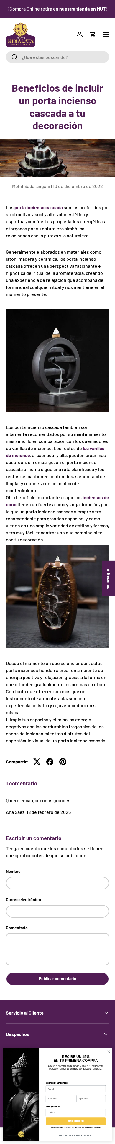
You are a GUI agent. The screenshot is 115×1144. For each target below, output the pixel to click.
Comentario (17, 927)
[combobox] (57, 57)
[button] (92, 34)
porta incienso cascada (39, 207)
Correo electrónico (23, 899)
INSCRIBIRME (75, 1121)
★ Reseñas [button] (108, 578)
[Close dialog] (108, 1051)
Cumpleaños (53, 1106)
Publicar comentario (57, 978)
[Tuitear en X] (36, 761)
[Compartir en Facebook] (49, 761)
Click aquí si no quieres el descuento (75, 1135)
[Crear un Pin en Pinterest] (62, 761)
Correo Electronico (57, 1082)
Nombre (13, 871)
